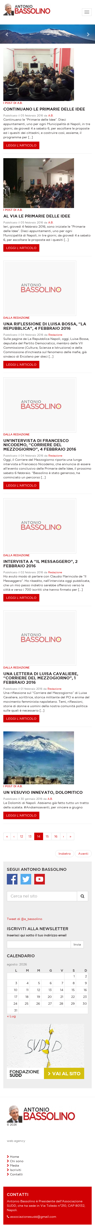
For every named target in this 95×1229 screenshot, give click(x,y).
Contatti (16, 1174)
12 (21, 836)
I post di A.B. (13, 102)
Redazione (55, 334)
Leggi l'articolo (21, 145)
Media (14, 1165)
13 (30, 836)
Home (14, 1156)
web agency (16, 1141)
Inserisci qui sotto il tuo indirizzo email (36, 935)
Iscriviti (15, 1170)
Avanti (83, 853)
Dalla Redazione (16, 317)
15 (47, 836)
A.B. (50, 115)
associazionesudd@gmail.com (33, 1216)
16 (55, 836)
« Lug (11, 1016)
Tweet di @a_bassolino (24, 919)
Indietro (65, 853)
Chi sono (16, 1161)
